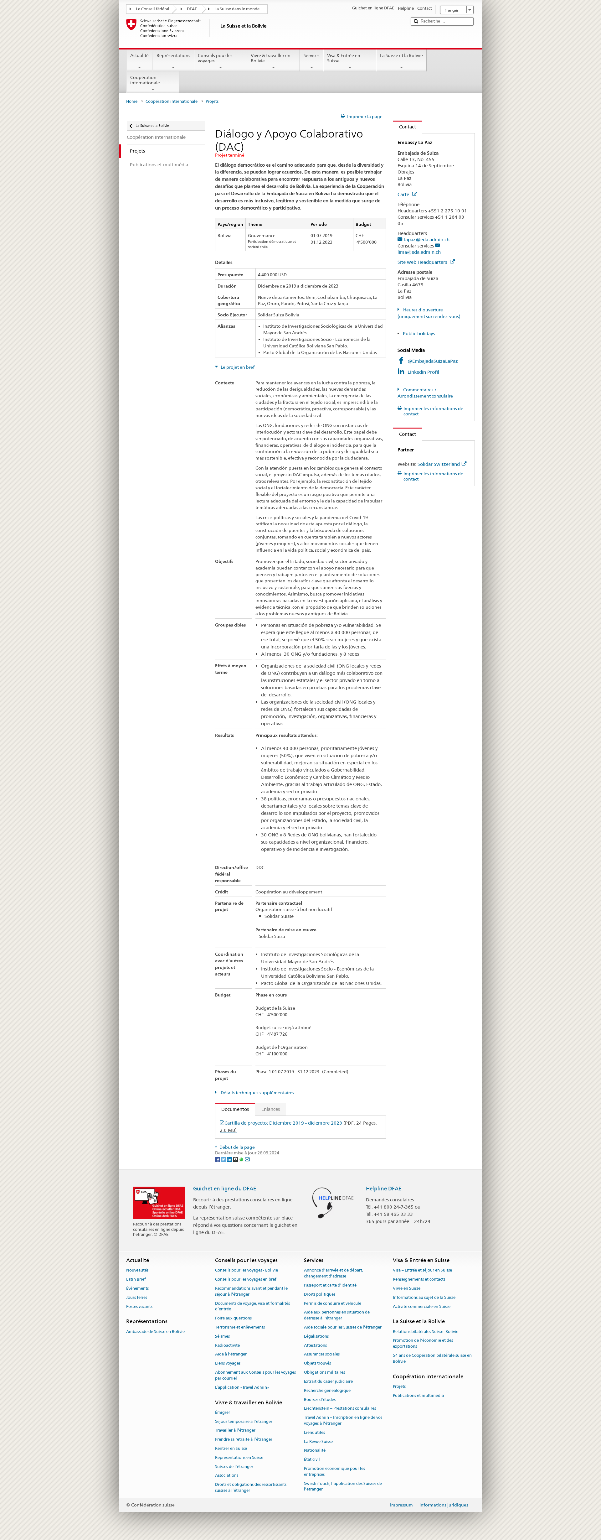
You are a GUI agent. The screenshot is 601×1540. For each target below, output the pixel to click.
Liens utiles (314, 1432)
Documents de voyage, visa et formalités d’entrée (252, 1306)
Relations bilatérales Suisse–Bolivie (425, 1331)
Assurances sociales (322, 1354)
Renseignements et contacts (419, 1279)
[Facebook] (218, 1158)
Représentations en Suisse (239, 1457)
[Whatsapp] (242, 1158)
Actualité (139, 55)
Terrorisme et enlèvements (240, 1327)
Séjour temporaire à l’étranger (243, 1421)
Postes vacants (139, 1306)
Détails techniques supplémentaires (257, 1092)
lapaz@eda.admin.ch (426, 239)
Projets (399, 1386)
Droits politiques (319, 1294)
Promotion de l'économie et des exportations (423, 1343)
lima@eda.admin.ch (419, 252)
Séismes (222, 1336)
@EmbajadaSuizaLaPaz (433, 361)
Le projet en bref (237, 367)
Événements (137, 1288)
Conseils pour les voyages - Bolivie (246, 1270)
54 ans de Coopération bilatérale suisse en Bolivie (432, 1358)
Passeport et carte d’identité (330, 1285)
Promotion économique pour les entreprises (334, 1471)
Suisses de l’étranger (234, 1466)
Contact (404, 127)
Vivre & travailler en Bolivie (270, 58)
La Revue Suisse (318, 1441)
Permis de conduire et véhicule (332, 1303)
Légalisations (316, 1336)
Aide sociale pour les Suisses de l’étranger (343, 1327)
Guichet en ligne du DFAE (224, 1188)
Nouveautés (137, 1270)
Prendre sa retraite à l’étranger (243, 1439)
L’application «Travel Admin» (242, 1387)
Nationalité (315, 1450)
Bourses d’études (320, 1399)
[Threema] (236, 1158)
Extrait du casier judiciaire (328, 1381)
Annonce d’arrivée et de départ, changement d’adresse (333, 1273)
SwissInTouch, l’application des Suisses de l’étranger (343, 1486)
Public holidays (419, 333)
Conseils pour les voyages (215, 58)
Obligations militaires (324, 1372)
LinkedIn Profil (423, 372)
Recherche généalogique (327, 1390)
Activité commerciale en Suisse (421, 1306)
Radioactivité (227, 1345)
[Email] (247, 1158)
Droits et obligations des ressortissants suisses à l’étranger (250, 1487)
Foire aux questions (233, 1318)
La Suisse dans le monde (236, 9)
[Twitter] (224, 1158)
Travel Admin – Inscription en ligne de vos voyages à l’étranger (343, 1420)
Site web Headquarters (423, 262)
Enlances (270, 1109)
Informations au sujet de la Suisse (424, 1297)
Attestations (315, 1345)
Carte (404, 194)
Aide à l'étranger (231, 1354)
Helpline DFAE (384, 1188)
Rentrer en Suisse (231, 1448)
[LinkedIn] (230, 1158)
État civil (312, 1459)
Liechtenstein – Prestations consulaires (340, 1408)
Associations (226, 1475)
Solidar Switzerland (439, 464)
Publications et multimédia (418, 1395)
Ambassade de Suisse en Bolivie (155, 1331)
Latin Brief (136, 1279)
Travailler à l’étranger (235, 1430)
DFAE (192, 9)
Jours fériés (136, 1297)
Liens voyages (227, 1363)
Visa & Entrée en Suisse (343, 58)
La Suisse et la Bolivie (401, 55)
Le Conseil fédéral (152, 9)
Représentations (173, 55)
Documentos (232, 1109)
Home (131, 101)
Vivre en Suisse (406, 1288)
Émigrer (222, 1412)
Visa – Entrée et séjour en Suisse (422, 1270)
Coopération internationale (145, 80)
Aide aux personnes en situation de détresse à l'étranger (337, 1315)
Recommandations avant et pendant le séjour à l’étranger (251, 1291)
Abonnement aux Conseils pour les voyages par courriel (255, 1375)
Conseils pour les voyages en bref (245, 1279)
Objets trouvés (317, 1363)
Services (312, 55)
